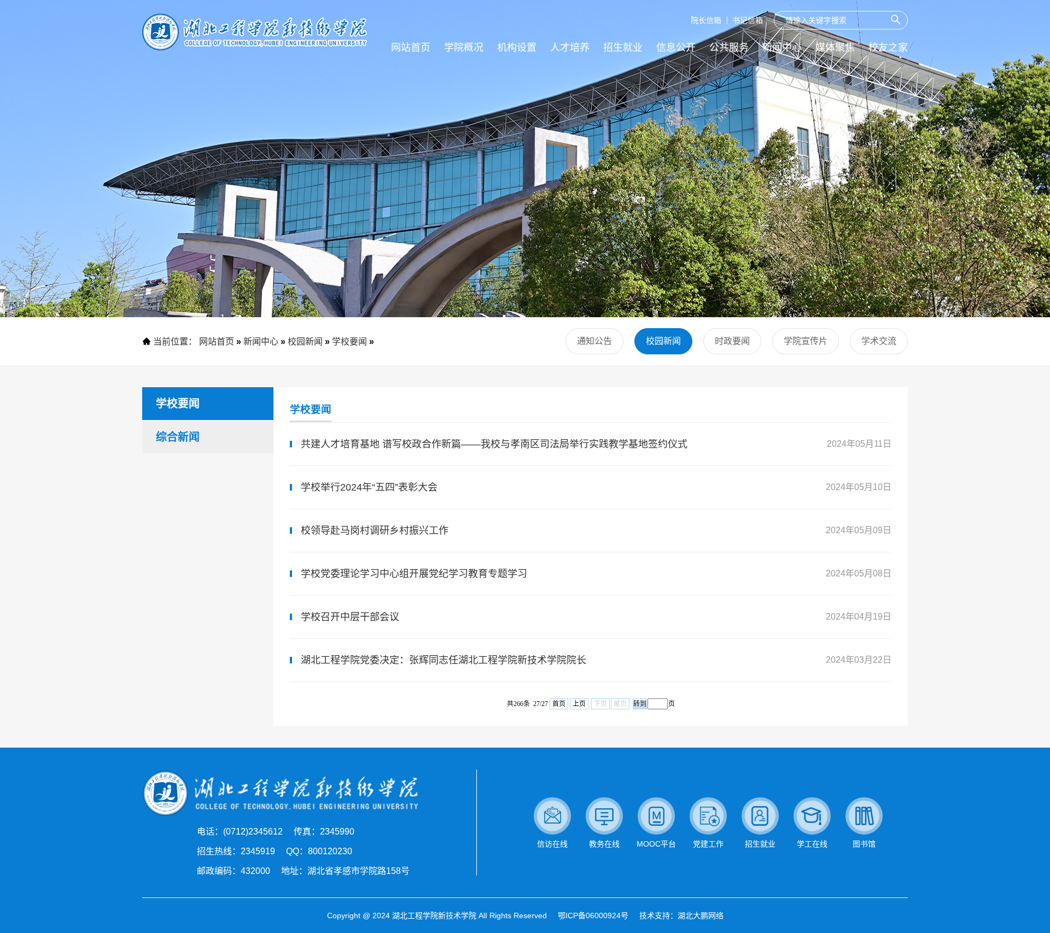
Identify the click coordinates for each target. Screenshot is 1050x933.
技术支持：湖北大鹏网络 (681, 915)
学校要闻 (349, 341)
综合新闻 (178, 437)
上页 (579, 704)
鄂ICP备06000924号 (593, 915)
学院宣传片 (805, 341)
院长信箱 (706, 20)
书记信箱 (747, 20)
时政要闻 (732, 341)
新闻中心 (260, 341)
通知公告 (594, 341)
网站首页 (216, 341)
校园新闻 (305, 341)
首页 (558, 704)
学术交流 (878, 341)
